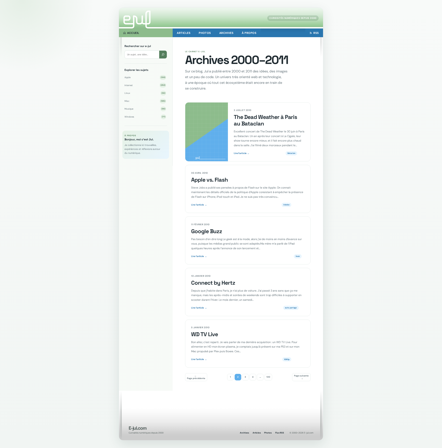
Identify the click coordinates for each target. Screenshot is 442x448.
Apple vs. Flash (209, 180)
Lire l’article (241, 153)
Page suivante (301, 377)
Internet (144, 85)
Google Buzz (206, 231)
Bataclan (291, 153)
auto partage (291, 307)
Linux (144, 93)
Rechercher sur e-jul (137, 46)
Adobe (286, 204)
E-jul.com (137, 428)
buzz (298, 256)
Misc (144, 101)
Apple (144, 77)
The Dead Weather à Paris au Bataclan (265, 120)
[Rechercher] (163, 54)
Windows (144, 116)
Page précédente (196, 377)
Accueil (133, 33)
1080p (287, 359)
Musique (144, 108)
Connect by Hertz (213, 283)
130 (268, 377)
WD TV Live (204, 334)
